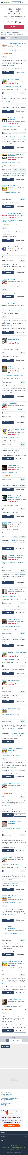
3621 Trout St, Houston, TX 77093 (11, 714)
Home (2, 32)
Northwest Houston (15, 986)
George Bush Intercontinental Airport (18, 136)
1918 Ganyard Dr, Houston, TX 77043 (11, 902)
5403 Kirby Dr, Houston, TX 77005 (11, 437)
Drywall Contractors (22, 405)
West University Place (16, 448)
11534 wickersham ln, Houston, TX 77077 (12, 409)
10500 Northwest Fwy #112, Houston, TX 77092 (14, 50)
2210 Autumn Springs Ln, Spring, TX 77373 (13, 286)
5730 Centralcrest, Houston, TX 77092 (12, 86)
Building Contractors (13, 46)
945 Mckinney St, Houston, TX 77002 (11, 596)
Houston (8, 32)
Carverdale (22, 986)
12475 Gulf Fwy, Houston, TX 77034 (11, 192)
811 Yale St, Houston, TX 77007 (10, 530)
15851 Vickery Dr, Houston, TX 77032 (11, 126)
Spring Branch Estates (16, 637)
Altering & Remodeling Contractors (10, 1098)
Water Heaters (21, 157)
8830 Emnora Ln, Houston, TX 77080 (11, 626)
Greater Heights (22, 540)
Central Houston (14, 540)
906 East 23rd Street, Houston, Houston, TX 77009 (12, 563)
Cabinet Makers (22, 1001)
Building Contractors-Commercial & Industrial (12, 1097)
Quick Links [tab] (4, 1136)
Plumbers (3, 1104)
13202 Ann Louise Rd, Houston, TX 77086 (12, 933)
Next (18, 1040)
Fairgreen (12, 847)
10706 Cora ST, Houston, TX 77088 (11, 659)
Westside (13, 385)
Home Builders (21, 682)
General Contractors (23, 752)
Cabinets (20, 557)
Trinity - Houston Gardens (17, 770)
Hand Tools (21, 785)
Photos (4, 56)
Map (8, 38)
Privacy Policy (14, 1145)
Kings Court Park (15, 809)
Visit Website (20, 72)
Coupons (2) (22, 133)
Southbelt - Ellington (15, 203)
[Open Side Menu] (25, 2)
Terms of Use (12, 1149)
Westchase (18, 385)
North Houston (14, 105)
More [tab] (2, 1140)
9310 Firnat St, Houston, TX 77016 (11, 755)
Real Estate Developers (7, 1099)
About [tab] (3, 1132)
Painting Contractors (6, 1102)
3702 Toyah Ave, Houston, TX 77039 (11, 828)
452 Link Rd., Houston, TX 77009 (10, 472)
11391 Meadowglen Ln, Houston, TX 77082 (13, 375)
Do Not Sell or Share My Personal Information (14, 1147)
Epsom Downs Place (15, 733)
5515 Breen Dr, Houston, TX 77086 (11, 864)
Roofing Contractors (6, 1105)
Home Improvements (6, 1100)
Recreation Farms (14, 883)
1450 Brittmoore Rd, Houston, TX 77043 (12, 1006)
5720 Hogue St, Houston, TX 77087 (11, 790)
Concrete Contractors (6, 1103)
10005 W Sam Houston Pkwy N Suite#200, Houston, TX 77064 (12, 221)
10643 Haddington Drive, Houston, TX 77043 (13, 310)
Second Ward (14, 483)
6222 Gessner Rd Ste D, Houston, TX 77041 (13, 968)
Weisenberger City (14, 943)
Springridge (12, 293)
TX (5, 32)
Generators (20, 467)
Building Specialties (23, 710)
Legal (18, 1149)
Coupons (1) (22, 169)
